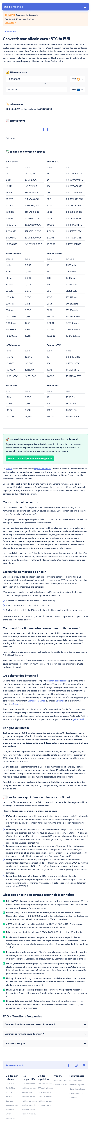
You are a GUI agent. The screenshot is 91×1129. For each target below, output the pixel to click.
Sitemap (73, 1097)
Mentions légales (76, 1084)
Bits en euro (11, 385)
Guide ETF (10, 1084)
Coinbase (32, 700)
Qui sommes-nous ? (77, 1080)
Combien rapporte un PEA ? (45, 1084)
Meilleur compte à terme (29, 1101)
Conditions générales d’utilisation (77, 1089)
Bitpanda (60, 700)
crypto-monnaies (42, 468)
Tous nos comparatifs (29, 1084)
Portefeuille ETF (44, 1092)
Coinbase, (10, 138)
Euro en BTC (53, 161)
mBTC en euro (13, 345)
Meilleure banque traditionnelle (45, 1101)
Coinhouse (17, 704)
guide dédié (78, 719)
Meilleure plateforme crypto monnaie (29, 1109)
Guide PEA (10, 1088)
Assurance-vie (12, 1105)
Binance (41, 700)
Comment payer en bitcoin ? (45, 1105)
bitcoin (9, 468)
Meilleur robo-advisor (29, 1114)
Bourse (9, 1096)
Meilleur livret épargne (29, 1105)
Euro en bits (53, 385)
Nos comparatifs (60, 1080)
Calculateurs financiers (61, 1084)
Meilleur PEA (27, 1092)
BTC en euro (12, 161)
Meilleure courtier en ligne (29, 1096)
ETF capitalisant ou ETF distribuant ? (45, 1088)
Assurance (10, 1109)
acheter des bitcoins (56, 680)
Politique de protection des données (77, 1093)
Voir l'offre (9, 22)
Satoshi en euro (13, 253)
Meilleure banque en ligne (29, 1088)
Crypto (9, 1114)
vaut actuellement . (29, 109)
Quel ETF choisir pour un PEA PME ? (45, 1096)
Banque (9, 1092)
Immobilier (10, 1118)
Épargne (9, 1101)
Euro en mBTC (54, 345)
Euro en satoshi (54, 253)
